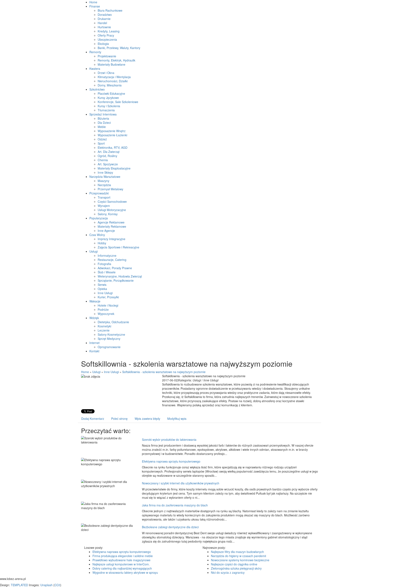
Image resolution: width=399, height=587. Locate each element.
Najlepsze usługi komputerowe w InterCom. (121, 564)
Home (85, 372)
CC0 (57, 585)
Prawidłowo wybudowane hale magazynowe (121, 560)
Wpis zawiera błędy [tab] (147, 418)
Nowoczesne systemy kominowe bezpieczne (240, 560)
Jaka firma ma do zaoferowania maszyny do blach (175, 505)
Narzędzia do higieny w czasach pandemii (238, 556)
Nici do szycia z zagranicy (228, 572)
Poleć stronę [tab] (119, 418)
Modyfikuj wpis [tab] (176, 418)
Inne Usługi (111, 372)
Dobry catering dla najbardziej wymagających (122, 568)
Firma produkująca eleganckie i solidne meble (122, 556)
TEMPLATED (19, 585)
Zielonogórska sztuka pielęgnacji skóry (236, 568)
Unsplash (46, 585)
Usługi (96, 372)
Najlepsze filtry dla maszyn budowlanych (237, 552)
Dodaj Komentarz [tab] (92, 418)
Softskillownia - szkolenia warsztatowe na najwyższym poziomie (164, 372)
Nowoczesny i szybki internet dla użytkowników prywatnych (180, 483)
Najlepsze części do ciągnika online (234, 564)
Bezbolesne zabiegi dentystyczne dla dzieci (170, 527)
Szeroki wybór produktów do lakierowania (169, 439)
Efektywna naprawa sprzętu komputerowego (171, 461)
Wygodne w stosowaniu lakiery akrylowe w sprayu (125, 572)
